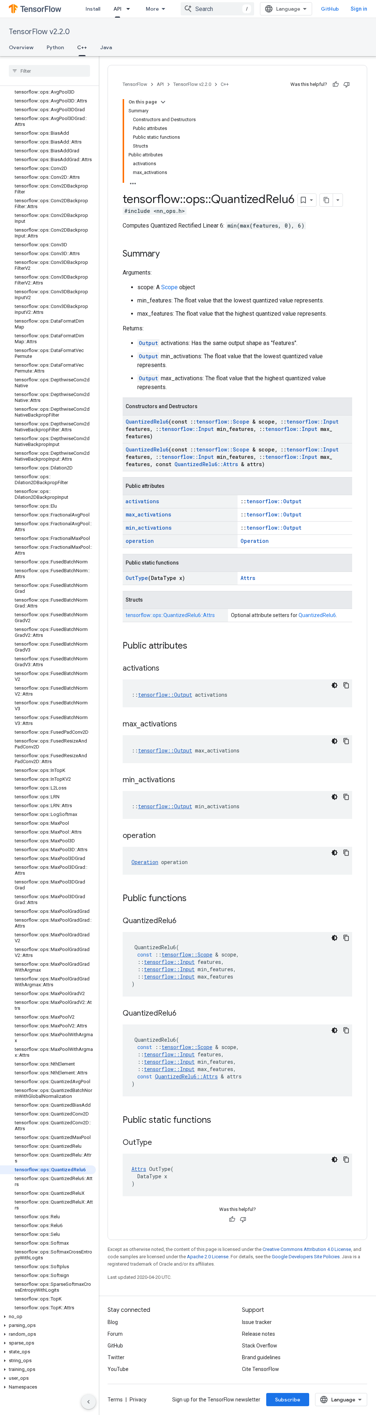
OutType (137, 577)
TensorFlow (135, 84)
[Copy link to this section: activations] (166, 668)
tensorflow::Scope (222, 421)
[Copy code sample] (346, 685)
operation (140, 540)
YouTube (118, 1369)
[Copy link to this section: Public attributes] (194, 646)
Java (106, 47)
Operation (255, 540)
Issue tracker (257, 1322)
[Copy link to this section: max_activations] (184, 724)
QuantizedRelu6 (147, 421)
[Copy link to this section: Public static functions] (218, 1120)
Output (148, 343)
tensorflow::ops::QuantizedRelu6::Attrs (170, 615)
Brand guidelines (261, 1357)
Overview (21, 47)
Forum (115, 1334)
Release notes (258, 1334)
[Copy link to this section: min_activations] (182, 780)
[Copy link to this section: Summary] (167, 254)
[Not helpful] (346, 84)
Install (93, 9)
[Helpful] (335, 84)
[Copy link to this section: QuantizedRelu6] (183, 921)
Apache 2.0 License (207, 1256)
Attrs (248, 577)
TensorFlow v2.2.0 (39, 31)
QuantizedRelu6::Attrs (206, 464)
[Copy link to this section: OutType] (159, 1143)
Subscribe (287, 1399)
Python (55, 47)
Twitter (116, 1357)
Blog (113, 1322)
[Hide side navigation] (88, 1401)
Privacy (138, 1400)
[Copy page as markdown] (326, 200)
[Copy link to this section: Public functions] (194, 899)
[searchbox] (49, 71)
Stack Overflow (259, 1346)
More (152, 9)
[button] (48, 1316)
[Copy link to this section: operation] (163, 836)
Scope (169, 287)
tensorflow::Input (312, 421)
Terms (115, 1400)
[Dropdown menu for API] (130, 9)
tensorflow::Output (273, 501)
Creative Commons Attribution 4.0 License (307, 1249)
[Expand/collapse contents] (163, 102)
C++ (82, 47)
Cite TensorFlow (260, 1369)
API (117, 9)
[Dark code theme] (334, 685)
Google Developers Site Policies (306, 1256)
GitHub (330, 9)
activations (142, 501)
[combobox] (217, 8)
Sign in (359, 9)
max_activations (148, 514)
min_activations (148, 527)
